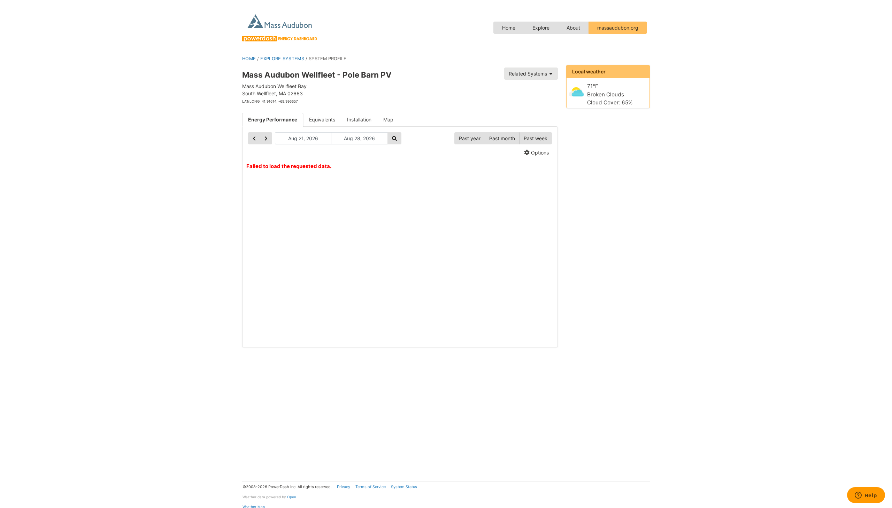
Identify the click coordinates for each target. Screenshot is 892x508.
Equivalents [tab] (322, 119)
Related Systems (528, 74)
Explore (540, 28)
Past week (535, 138)
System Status (404, 486)
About (573, 28)
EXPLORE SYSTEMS (282, 58)
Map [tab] (388, 119)
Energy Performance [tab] (272, 119)
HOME (249, 58)
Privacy (343, 486)
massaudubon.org (617, 28)
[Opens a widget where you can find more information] (866, 496)
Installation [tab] (359, 119)
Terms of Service (370, 486)
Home (508, 28)
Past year (469, 138)
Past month (502, 138)
